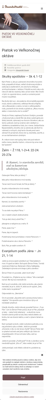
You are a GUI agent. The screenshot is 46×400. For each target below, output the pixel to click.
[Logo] (15, 6)
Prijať (23, 377)
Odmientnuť (23, 384)
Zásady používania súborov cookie (22, 397)
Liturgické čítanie (22, 70)
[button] (42, 355)
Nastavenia (23, 391)
